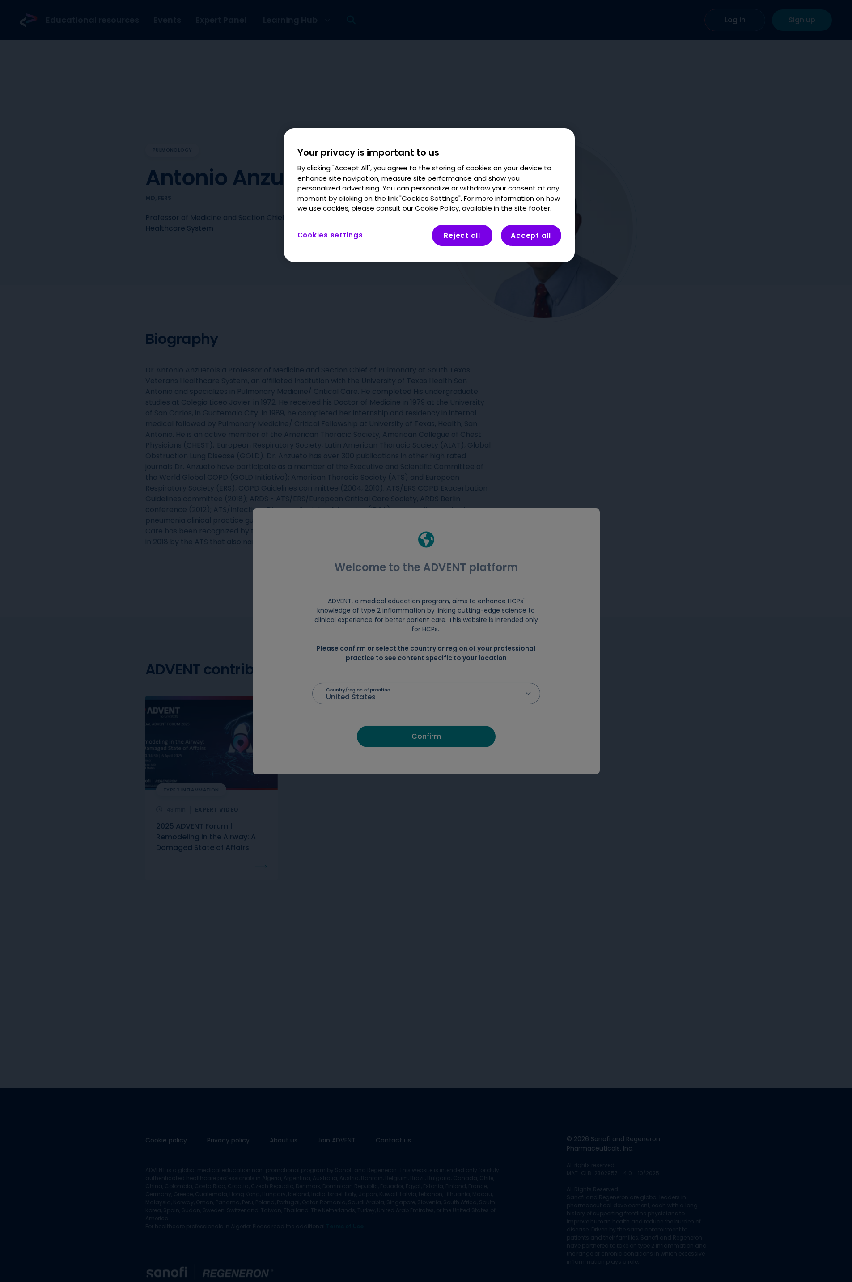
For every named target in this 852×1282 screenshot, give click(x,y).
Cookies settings (330, 234)
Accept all (531, 235)
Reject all (462, 235)
